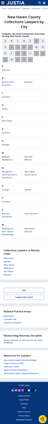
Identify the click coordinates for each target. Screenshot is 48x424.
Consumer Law (10, 319)
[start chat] (43, 419)
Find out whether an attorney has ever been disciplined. (23, 341)
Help (24, 408)
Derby (5, 108)
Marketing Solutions (24, 420)
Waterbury (29, 228)
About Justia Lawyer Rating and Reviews (21, 373)
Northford (7, 177)
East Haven (7, 120)
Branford (6, 85)
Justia (4, 8)
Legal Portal (24, 400)
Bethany (28, 82)
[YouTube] (16, 390)
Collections (26, 8)
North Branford (9, 174)
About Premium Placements (16, 370)
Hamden (6, 144)
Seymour (6, 213)
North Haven (30, 174)
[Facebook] (19, 390)
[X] (32, 390)
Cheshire (6, 97)
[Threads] (25, 390)
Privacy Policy (24, 416)
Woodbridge (8, 234)
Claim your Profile (11, 366)
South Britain (30, 213)
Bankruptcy (9, 316)
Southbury (7, 216)
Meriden (28, 156)
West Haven (7, 231)
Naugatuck (7, 171)
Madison (6, 156)
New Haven (29, 171)
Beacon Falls (8, 82)
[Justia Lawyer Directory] (35, 390)
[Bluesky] (29, 390)
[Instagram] (22, 390)
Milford (27, 159)
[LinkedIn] (12, 390)
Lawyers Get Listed (24, 297)
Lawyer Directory (14, 8)
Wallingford (7, 228)
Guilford (6, 132)
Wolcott (28, 231)
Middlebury (7, 159)
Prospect (6, 201)
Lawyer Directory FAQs (14, 363)
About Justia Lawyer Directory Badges (20, 360)
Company (24, 404)
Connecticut (36, 8)
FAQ (24, 290)
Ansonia (5, 70)
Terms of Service (24, 412)
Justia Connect (24, 396)
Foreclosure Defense (13, 322)
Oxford (27, 189)
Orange (5, 189)
